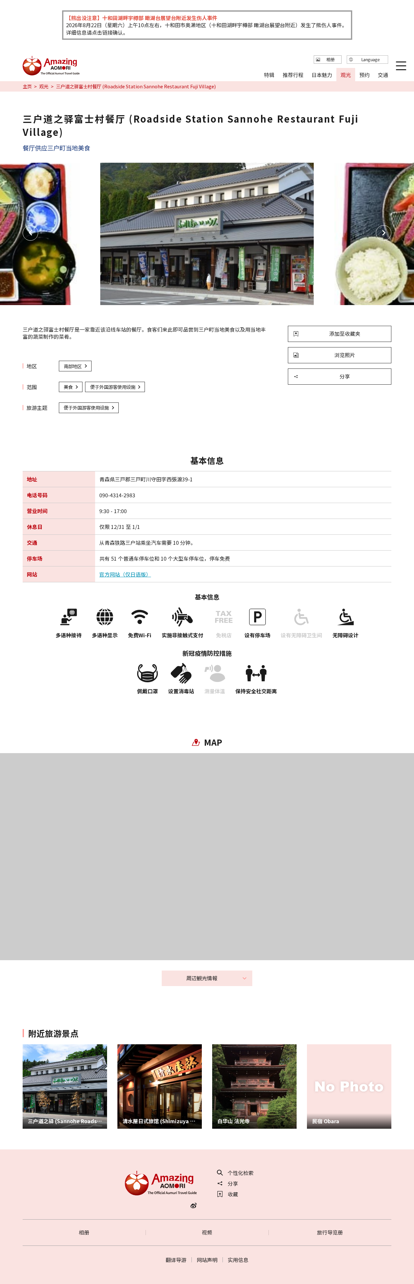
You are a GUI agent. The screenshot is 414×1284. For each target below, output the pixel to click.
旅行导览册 (330, 1232)
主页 (27, 86)
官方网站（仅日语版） (125, 574)
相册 (84, 1232)
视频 (207, 1232)
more (29, 1047)
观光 (43, 86)
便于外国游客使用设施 (113, 386)
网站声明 (207, 1260)
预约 (364, 74)
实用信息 (238, 1260)
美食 (68, 386)
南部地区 (73, 366)
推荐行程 (293, 74)
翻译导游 (176, 1260)
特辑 (269, 74)
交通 (383, 74)
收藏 (233, 1194)
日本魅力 (321, 74)
